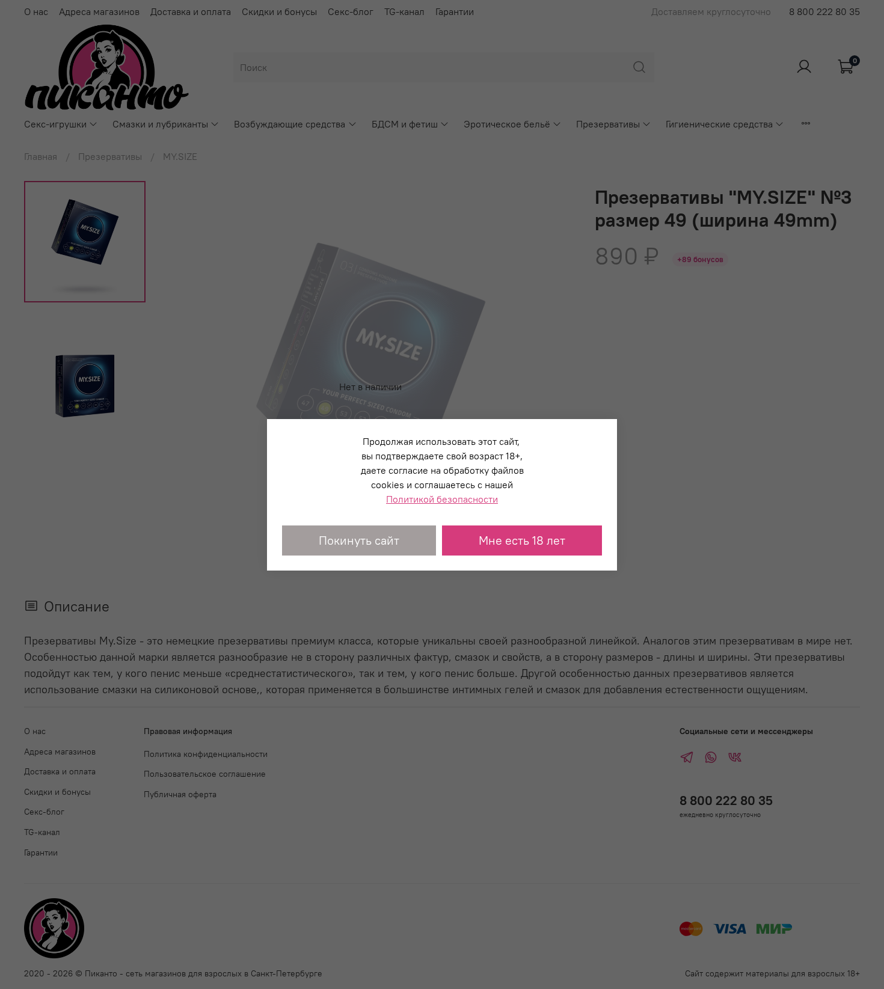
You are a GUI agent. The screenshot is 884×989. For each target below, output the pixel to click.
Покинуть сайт (359, 540)
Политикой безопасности (442, 499)
